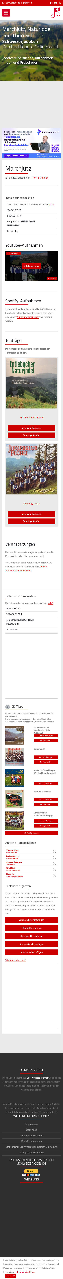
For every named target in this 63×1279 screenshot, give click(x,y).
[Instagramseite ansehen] (55, 3)
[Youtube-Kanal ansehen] (59, 3)
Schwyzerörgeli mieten (31, 1152)
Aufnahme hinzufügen (28, 317)
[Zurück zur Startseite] (56, 12)
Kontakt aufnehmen (31, 1141)
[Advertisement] (31, 104)
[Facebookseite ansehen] (51, 3)
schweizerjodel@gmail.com (19, 3)
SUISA (51, 204)
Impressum (31, 1124)
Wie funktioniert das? (15, 960)
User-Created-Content (38, 1077)
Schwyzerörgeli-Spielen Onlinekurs (31, 1146)
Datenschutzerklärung (26, 1272)
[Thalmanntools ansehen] (31, 141)
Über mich (31, 1129)
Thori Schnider (39, 177)
